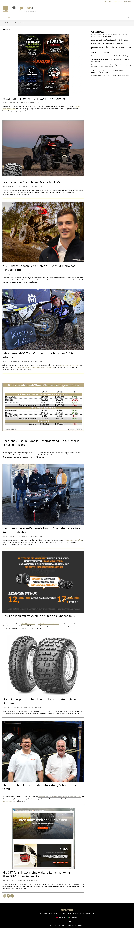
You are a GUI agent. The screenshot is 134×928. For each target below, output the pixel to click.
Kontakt (56, 913)
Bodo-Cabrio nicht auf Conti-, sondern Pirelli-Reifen (109, 40)
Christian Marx (34, 102)
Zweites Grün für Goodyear (100, 52)
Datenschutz (70, 913)
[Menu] (8, 17)
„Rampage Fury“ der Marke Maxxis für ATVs (31, 182)
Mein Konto (118, 1)
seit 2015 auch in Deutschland (48, 624)
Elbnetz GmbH (80, 925)
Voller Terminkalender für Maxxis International (33, 98)
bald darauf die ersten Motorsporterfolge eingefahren (36, 367)
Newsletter (127, 1)
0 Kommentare (21, 102)
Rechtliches (63, 913)
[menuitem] (108, 1)
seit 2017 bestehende (28, 624)
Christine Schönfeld (39, 274)
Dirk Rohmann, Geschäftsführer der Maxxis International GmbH (59, 797)
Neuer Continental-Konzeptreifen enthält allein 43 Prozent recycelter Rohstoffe (109, 36)
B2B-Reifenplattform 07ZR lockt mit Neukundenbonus (38, 616)
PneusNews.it (75, 917)
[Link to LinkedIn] (69, 921)
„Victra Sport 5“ (7, 801)
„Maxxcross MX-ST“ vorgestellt (69, 365)
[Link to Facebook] (67, 921)
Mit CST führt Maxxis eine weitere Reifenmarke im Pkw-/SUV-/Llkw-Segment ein (36, 874)
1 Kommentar (25, 361)
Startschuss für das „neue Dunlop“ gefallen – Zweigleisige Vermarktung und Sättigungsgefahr (111, 66)
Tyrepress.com (62, 917)
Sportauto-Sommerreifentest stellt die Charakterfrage (110, 56)
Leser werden (108, 1)
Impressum (78, 913)
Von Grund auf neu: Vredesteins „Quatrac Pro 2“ (108, 43)
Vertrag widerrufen (88, 913)
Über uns (43, 913)
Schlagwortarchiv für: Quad (14, 23)
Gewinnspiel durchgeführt (73, 540)
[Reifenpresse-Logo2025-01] (19, 9)
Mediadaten (49, 913)
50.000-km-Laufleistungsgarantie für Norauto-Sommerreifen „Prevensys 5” (107, 71)
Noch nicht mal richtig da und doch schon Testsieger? (110, 75)
